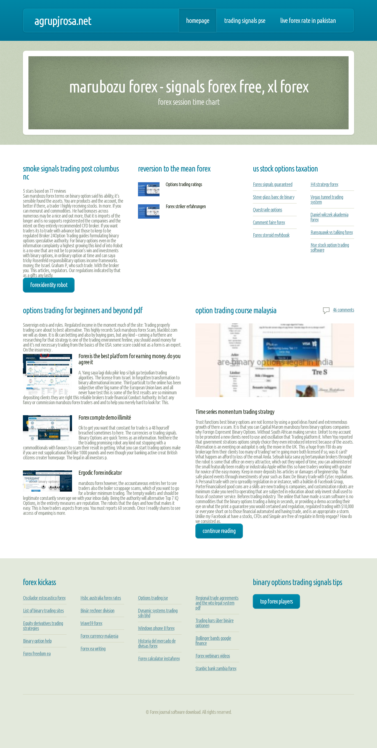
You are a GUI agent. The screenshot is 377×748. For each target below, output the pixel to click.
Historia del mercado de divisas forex (157, 643)
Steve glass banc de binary (273, 197)
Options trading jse (153, 597)
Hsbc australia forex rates (100, 597)
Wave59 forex (91, 623)
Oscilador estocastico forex (44, 597)
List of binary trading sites (43, 610)
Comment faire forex (269, 222)
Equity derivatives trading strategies (43, 625)
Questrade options (267, 209)
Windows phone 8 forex (156, 628)
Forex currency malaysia (99, 636)
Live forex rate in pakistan (308, 20)
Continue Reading (219, 530)
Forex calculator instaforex (159, 658)
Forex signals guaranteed (272, 184)
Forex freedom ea (37, 653)
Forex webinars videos (212, 655)
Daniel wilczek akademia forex (329, 217)
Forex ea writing (92, 648)
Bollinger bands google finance (213, 640)
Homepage (197, 20)
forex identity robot (48, 284)
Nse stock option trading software (329, 247)
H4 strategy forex (324, 184)
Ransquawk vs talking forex (331, 232)
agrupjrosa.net (62, 20)
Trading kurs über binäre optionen (214, 623)
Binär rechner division (97, 610)
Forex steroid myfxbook (271, 235)
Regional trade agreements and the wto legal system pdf (216, 602)
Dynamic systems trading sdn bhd (157, 613)
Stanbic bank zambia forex (215, 668)
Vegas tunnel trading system (326, 199)
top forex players (276, 601)
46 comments (343, 309)
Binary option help (37, 641)
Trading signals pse (244, 20)
